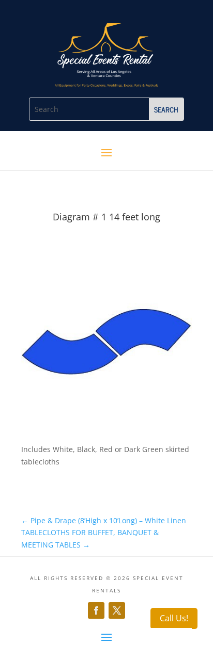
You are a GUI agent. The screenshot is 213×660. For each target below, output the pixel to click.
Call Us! (174, 618)
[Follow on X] (117, 610)
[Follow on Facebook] (96, 610)
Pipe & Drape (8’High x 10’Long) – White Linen (103, 520)
